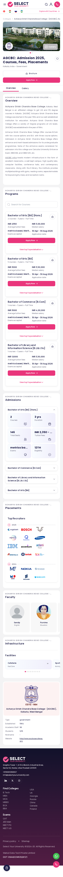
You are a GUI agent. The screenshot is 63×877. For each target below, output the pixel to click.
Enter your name (15, 144)
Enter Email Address (18, 155)
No (19, 203)
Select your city (16, 189)
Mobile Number (14, 166)
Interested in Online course (23, 208)
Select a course (15, 178)
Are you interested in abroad (24, 200)
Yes (10, 203)
